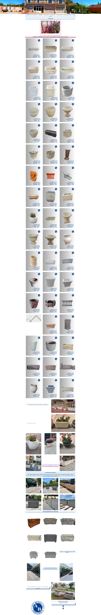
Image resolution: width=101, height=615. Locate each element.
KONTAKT (50, 16)
